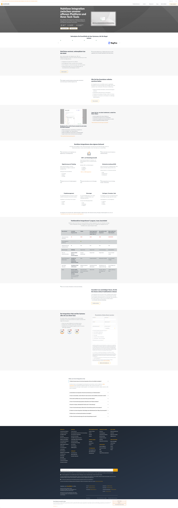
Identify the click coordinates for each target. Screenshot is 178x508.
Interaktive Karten (63, 442)
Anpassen (119, 502)
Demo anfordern (173, 4)
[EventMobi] (5, 4)
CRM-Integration (74, 447)
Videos (101, 451)
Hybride (90, 436)
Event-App (62, 436)
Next (120, 43)
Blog (100, 449)
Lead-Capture (62, 449)
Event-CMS (62, 457)
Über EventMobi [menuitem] (163, 4)
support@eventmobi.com (91, 487)
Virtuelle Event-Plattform (64, 431)
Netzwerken (62, 445)
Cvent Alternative (74, 452)
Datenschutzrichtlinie (106, 360)
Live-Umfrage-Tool (63, 447)
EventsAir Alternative (74, 456)
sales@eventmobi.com (92, 485)
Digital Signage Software (64, 444)
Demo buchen (73, 28)
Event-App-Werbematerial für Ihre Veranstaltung (79, 432)
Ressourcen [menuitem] (151, 4)
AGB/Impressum (113, 436)
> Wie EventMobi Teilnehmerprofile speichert (67, 136)
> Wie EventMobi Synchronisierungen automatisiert (99, 122)
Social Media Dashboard (64, 441)
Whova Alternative (74, 454)
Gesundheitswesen (92, 451)
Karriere (112, 444)
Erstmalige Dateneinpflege (75, 442)
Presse (112, 446)
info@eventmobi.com (93, 489)
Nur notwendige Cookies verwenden (119, 504)
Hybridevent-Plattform (64, 432)
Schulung (101, 439)
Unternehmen (91, 443)
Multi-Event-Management (64, 437)
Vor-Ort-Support (73, 445)
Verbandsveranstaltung (103, 434)
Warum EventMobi (113, 441)
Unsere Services (74, 431)
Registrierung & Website (64, 439)
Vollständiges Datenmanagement (76, 439)
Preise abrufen (95, 101)
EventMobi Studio (63, 434)
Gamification (62, 455)
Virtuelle (90, 434)
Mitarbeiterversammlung (104, 441)
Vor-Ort (90, 432)
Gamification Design (74, 441)
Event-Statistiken (63, 458)
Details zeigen (55, 506)
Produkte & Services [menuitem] (136, 4)
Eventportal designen (63, 462)
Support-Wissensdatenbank (104, 452)
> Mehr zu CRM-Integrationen (85, 171)
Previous (58, 43)
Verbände (90, 441)
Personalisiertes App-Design (76, 434)
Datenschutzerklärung (114, 431)
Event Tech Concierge (74, 436)
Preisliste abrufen (96, 303)
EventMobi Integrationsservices (76, 437)
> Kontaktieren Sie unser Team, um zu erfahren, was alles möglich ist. (72, 214)
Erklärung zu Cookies (114, 434)
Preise (112, 449)
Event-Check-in (62, 450)
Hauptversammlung (103, 437)
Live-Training (73, 444)
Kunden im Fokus (92, 431)
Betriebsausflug (102, 436)
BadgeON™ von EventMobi (64, 452)
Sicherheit (112, 432)
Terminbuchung (62, 454)
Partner (90, 444)
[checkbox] (104, 335)
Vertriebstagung (102, 432)
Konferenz (101, 431)
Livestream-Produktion (64, 460)
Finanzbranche (91, 453)
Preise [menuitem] (157, 4)
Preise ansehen (64, 28)
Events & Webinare (103, 446)
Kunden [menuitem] (144, 4)
